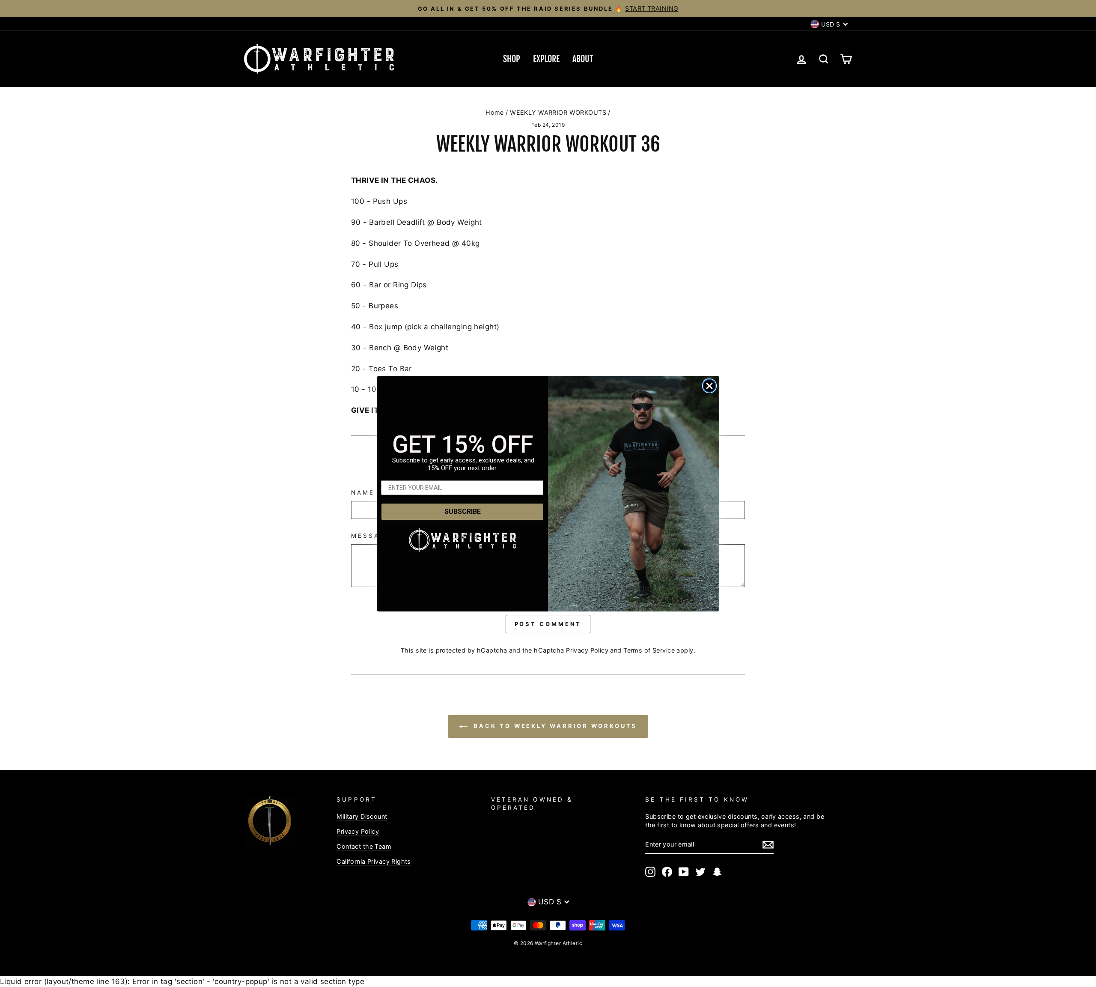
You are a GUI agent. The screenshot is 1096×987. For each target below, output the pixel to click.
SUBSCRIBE (462, 511)
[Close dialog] (709, 385)
